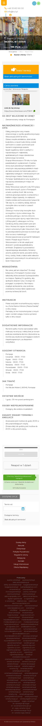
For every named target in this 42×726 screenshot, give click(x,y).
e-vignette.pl (29, 599)
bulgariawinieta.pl (11, 587)
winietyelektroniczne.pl (13, 696)
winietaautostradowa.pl (13, 673)
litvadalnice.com (25, 610)
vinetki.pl (29, 655)
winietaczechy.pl (29, 676)
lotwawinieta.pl (27, 617)
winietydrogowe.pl (26, 694)
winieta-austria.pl (13, 662)
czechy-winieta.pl (29, 592)
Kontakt (21, 561)
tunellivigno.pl (29, 643)
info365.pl (13, 610)
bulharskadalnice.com (28, 587)
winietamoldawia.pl (27, 680)
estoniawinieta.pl (31, 606)
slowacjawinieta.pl (13, 638)
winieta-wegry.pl (13, 666)
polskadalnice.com (28, 627)
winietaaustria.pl (26, 669)
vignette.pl (28, 652)
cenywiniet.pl (28, 589)
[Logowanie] (10, 15)
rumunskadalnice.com (13, 631)
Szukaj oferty (21, 542)
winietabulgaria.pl (31, 673)
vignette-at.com (13, 645)
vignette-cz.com (13, 648)
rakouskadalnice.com (13, 629)
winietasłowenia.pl (30, 690)
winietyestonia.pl (31, 696)
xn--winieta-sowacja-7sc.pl (21, 710)
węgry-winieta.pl (28, 701)
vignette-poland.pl (13, 650)
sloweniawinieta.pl (29, 638)
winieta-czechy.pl (28, 662)
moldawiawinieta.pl (31, 622)
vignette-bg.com (28, 645)
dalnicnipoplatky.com (12, 596)
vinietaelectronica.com (21, 657)
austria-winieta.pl (13, 580)
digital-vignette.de (15, 599)
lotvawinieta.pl (14, 617)
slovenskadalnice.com (21, 634)
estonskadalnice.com (16, 608)
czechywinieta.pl (13, 594)
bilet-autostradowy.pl (21, 582)
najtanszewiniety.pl (11, 624)
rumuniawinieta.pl (30, 629)
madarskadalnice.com (30, 620)
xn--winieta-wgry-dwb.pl (21, 713)
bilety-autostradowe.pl (12, 585)
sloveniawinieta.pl (31, 631)
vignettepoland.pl (16, 655)
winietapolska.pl (29, 683)
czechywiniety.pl (28, 594)
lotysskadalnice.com (11, 620)
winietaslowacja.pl (13, 687)
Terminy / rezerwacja (23, 70)
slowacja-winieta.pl (30, 636)
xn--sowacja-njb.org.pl (21, 703)
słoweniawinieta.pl (15, 643)
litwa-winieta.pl (14, 613)
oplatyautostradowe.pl (29, 624)
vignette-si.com (16, 652)
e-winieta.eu (10, 601)
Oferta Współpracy (21, 567)
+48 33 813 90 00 (15, 8)
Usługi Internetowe (21, 564)
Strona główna (13, 51)
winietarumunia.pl (13, 685)
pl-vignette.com (12, 627)
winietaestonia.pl (14, 678)
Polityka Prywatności (21, 552)
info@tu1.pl (12, 11)
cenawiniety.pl (14, 589)
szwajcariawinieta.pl (30, 641)
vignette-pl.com (28, 648)
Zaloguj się (21, 558)
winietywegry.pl (11, 699)
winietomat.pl (28, 692)
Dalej (20, 454)
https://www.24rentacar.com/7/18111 (18, 111)
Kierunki (21, 546)
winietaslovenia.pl (29, 685)
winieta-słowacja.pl (28, 664)
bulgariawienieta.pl (31, 585)
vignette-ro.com (29, 650)
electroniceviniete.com (13, 606)
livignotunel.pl (13, 615)
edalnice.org (21, 601)
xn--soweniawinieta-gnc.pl (21, 706)
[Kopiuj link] (34, 111)
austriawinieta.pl (28, 580)
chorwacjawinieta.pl (13, 592)
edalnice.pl (33, 601)
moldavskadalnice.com (12, 622)
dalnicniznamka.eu (30, 596)
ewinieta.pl (30, 608)
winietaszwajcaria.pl (12, 690)
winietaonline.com (14, 683)
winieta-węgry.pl (28, 666)
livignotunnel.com (27, 615)
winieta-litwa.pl (12, 664)
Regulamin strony (21, 555)
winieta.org (13, 669)
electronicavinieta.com (21, 603)
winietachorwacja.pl (13, 676)
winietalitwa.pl (28, 678)
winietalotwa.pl (12, 680)
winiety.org (12, 694)
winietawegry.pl (15, 692)
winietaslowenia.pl (29, 687)
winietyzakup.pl (14, 701)
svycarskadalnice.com (12, 641)
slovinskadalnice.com (13, 636)
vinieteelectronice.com (14, 659)
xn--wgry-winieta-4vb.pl (21, 708)
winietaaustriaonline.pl (21, 671)
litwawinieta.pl (27, 613)
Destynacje (21, 549)
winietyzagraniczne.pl (28, 699)
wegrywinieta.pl (31, 659)
